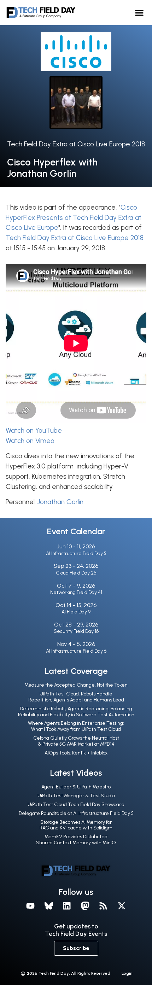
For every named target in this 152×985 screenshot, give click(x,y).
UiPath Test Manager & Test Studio (76, 796)
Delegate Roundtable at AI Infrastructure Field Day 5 (76, 813)
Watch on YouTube (34, 430)
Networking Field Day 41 (76, 592)
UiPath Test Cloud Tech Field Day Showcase (76, 805)
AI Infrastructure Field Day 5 (76, 553)
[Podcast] (104, 906)
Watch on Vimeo (30, 441)
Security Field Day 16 (76, 631)
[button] (139, 12)
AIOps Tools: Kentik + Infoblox (76, 753)
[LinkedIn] (67, 906)
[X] (122, 906)
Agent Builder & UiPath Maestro (76, 787)
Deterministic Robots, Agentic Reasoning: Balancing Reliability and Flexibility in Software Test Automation (76, 712)
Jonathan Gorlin (60, 502)
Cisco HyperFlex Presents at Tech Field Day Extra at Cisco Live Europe (73, 217)
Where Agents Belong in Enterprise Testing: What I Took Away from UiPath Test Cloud (76, 726)
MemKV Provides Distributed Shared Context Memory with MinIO (76, 840)
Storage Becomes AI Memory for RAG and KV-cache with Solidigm (76, 825)
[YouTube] (30, 906)
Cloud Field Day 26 (76, 573)
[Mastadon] (85, 906)
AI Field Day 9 (76, 612)
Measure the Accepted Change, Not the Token (76, 685)
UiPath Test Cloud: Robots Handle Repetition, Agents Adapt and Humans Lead (76, 697)
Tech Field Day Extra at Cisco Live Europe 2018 (76, 144)
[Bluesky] (49, 906)
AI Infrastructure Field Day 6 (76, 651)
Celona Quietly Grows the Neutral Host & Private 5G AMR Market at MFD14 (76, 741)
